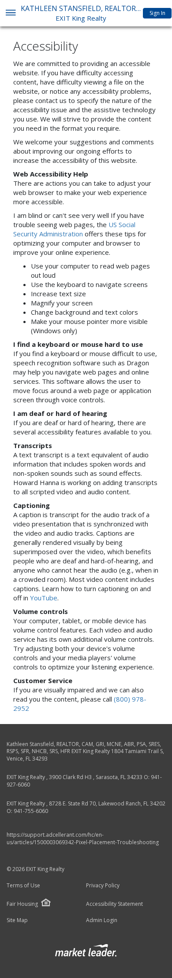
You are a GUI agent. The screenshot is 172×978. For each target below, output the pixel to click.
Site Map (17, 920)
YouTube (43, 597)
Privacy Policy (103, 885)
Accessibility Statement (114, 904)
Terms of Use (23, 885)
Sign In (157, 13)
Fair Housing (22, 904)
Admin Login (101, 920)
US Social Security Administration (74, 229)
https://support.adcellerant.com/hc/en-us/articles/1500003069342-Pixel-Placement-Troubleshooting (83, 838)
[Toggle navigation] (10, 13)
